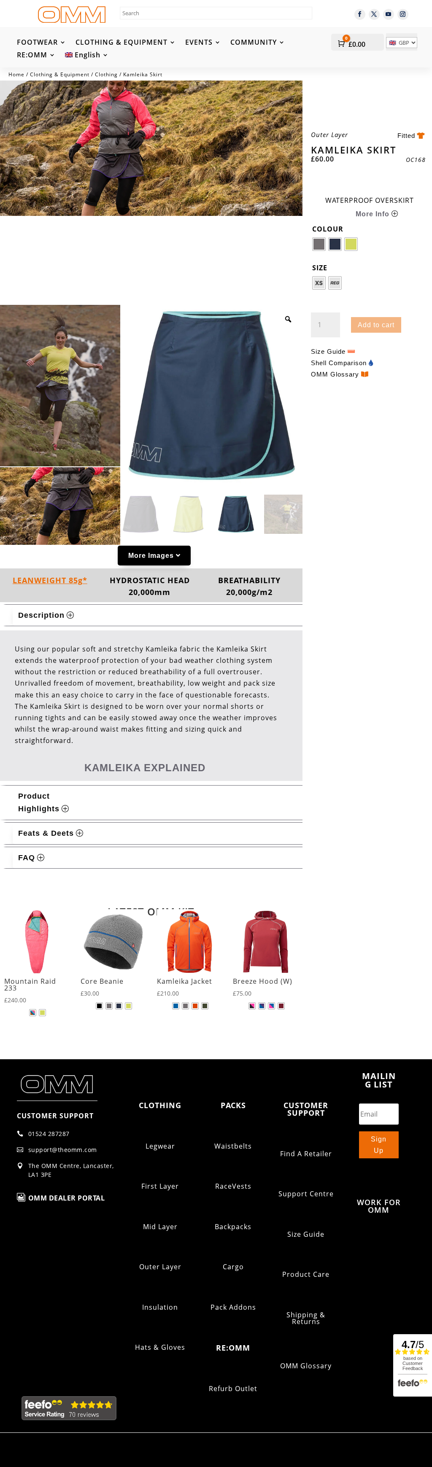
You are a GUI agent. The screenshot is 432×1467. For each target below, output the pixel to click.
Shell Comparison (339, 362)
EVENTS (199, 43)
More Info (372, 214)
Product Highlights (38, 802)
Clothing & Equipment (59, 74)
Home (16, 74)
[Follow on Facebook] (359, 14)
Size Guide (328, 351)
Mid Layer (160, 1226)
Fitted (406, 135)
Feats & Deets (46, 833)
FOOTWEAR (37, 43)
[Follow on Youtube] (388, 14)
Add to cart (376, 324)
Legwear (160, 1146)
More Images (151, 555)
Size (319, 267)
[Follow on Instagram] (402, 14)
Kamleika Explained (144, 767)
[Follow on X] (374, 14)
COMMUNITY (253, 43)
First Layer (160, 1186)
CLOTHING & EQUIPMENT (121, 43)
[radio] (319, 244)
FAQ (26, 857)
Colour (327, 229)
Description (41, 615)
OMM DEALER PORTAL (66, 1198)
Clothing (106, 74)
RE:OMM (32, 55)
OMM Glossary (335, 374)
